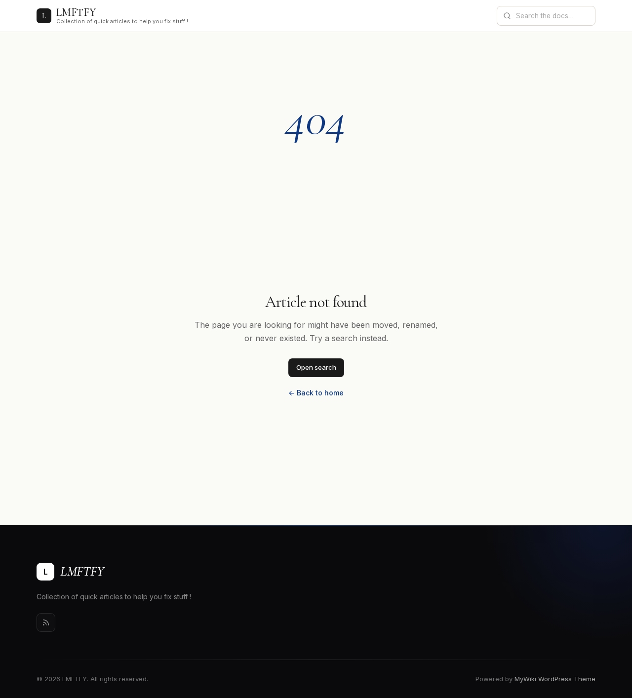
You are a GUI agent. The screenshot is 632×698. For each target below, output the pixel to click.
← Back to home (316, 392)
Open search (316, 367)
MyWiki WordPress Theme (554, 679)
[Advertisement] (316, 218)
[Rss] (46, 622)
